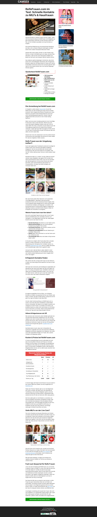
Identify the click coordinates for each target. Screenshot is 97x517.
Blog (78, 2)
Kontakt (49, 509)
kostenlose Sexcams (30, 453)
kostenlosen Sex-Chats (35, 245)
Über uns (53, 509)
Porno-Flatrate (46, 451)
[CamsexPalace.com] (24, 2)
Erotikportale (46, 2)
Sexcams (39, 2)
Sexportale (73, 2)
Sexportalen (42, 109)
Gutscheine (33, 2)
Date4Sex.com (29, 385)
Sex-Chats (50, 486)
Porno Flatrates (66, 2)
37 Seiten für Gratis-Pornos (65, 65)
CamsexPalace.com (50, 508)
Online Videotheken (56, 2)
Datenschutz (44, 509)
